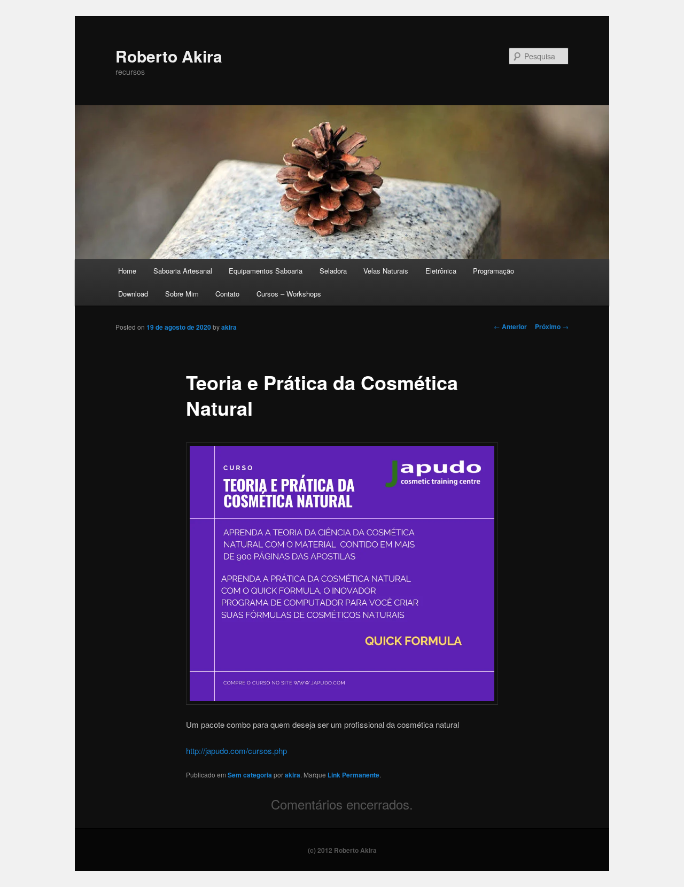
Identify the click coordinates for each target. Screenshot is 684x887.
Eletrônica (440, 271)
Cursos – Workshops (288, 294)
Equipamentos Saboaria (265, 271)
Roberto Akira (168, 55)
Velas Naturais (385, 271)
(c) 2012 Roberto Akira (342, 850)
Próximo (552, 326)
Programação (493, 271)
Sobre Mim (182, 294)
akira (229, 327)
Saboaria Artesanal (182, 271)
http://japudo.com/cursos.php (236, 750)
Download (133, 294)
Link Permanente (353, 775)
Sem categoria (250, 775)
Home (127, 271)
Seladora (333, 271)
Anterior (510, 326)
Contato (227, 294)
